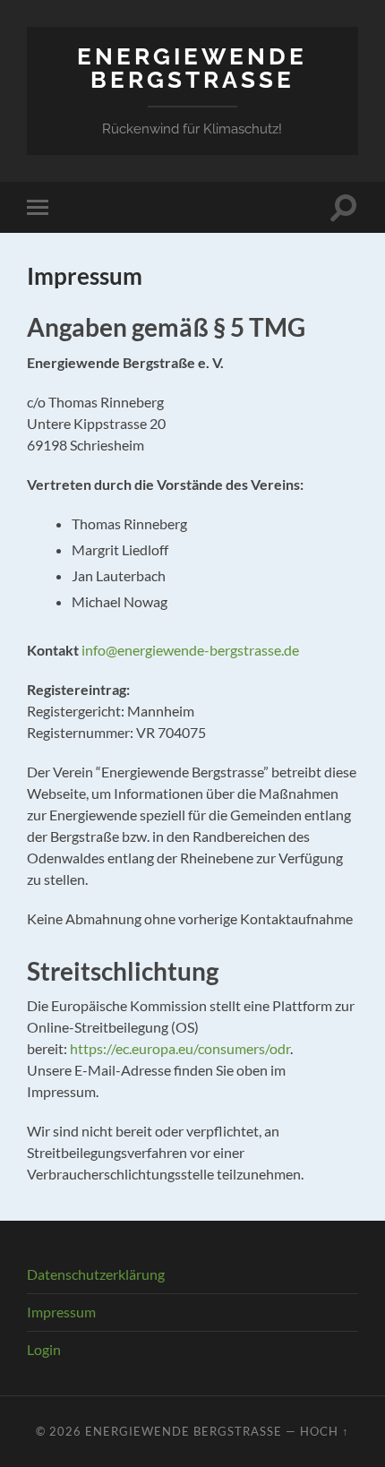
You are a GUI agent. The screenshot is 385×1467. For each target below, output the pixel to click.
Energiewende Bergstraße (192, 67)
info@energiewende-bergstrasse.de (190, 649)
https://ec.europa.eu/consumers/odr (180, 1048)
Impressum (61, 1311)
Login (44, 1349)
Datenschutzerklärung (96, 1274)
